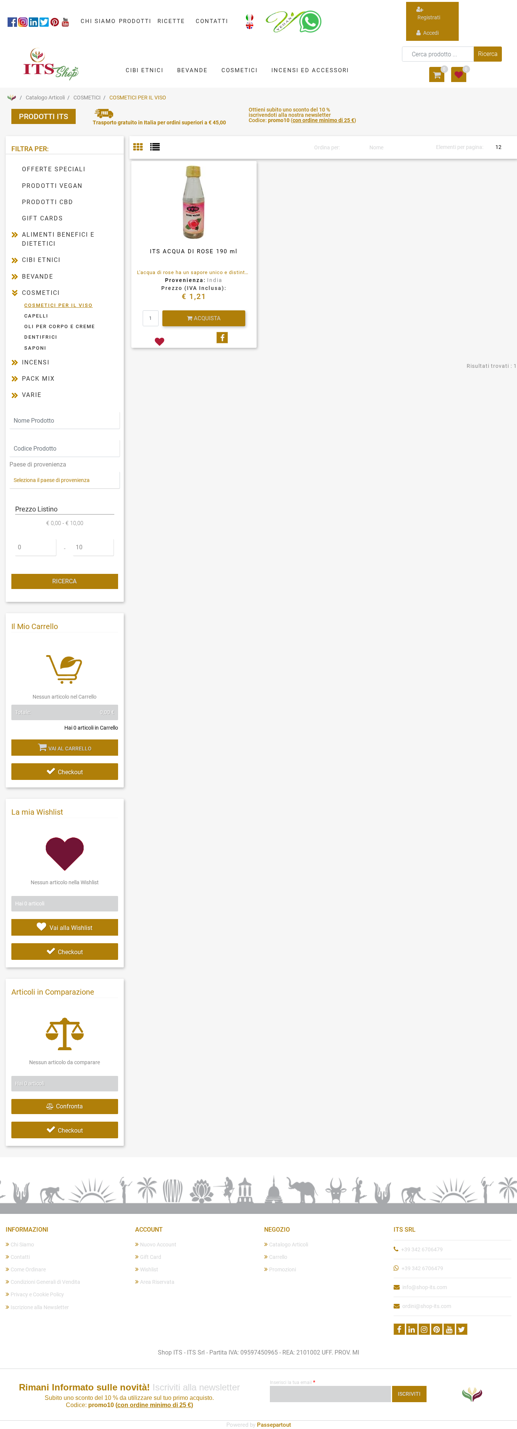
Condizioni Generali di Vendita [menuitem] (45, 1282)
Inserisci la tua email (292, 1382)
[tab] (141, 147)
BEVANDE (37, 276)
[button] (488, 54)
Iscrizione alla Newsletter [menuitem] (40, 1307)
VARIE (32, 394)
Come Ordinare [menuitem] (28, 1269)
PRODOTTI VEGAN (52, 185)
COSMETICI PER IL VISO (137, 98)
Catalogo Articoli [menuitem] (288, 1244)
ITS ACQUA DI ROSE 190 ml (194, 251)
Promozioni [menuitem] (282, 1269)
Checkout (70, 772)
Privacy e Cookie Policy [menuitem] (37, 1294)
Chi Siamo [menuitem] (22, 1244)
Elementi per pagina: (459, 147)
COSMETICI (87, 98)
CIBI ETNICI (41, 259)
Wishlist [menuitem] (149, 1269)
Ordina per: (327, 147)
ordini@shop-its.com (426, 1306)
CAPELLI (36, 316)
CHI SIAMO (98, 21)
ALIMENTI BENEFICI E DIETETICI (58, 239)
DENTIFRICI (41, 337)
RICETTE (171, 21)
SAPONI (35, 348)
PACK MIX (38, 378)
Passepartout (274, 1424)
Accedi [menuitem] (430, 33)
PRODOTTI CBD (47, 202)
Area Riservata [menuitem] (157, 1282)
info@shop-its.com (424, 1287)
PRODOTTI (135, 21)
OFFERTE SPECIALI (54, 169)
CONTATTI (212, 21)
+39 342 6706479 (422, 1249)
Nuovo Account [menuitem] (158, 1244)
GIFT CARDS (42, 218)
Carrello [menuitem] (278, 1257)
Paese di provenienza (37, 464)
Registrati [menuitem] (428, 17)
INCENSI (36, 362)
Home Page (11, 97)
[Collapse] (14, 293)
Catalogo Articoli (45, 98)
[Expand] (14, 234)
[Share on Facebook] (222, 337)
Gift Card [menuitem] (150, 1257)
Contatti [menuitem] (20, 1257)
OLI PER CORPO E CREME (59, 326)
